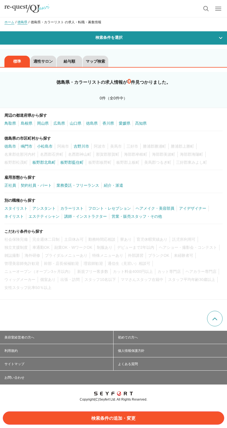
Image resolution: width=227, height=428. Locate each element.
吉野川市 (81, 146)
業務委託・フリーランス (77, 185)
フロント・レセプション (109, 208)
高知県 (141, 123)
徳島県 (92, 123)
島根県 (26, 123)
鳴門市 (26, 146)
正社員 (10, 185)
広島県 (59, 123)
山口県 (75, 123)
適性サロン (43, 61)
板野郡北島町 (44, 162)
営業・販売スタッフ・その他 (137, 216)
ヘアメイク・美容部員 (155, 208)
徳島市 (10, 146)
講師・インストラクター (85, 216)
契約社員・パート (36, 185)
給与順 (69, 61)
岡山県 (43, 123)
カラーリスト (72, 208)
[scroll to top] (215, 318)
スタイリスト (16, 208)
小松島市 (45, 146)
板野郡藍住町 (72, 162)
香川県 (108, 123)
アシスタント (44, 208)
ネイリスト (14, 216)
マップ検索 (95, 61)
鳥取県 (10, 123)
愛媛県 (124, 123)
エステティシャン (44, 216)
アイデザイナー (192, 208)
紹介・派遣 (113, 185)
